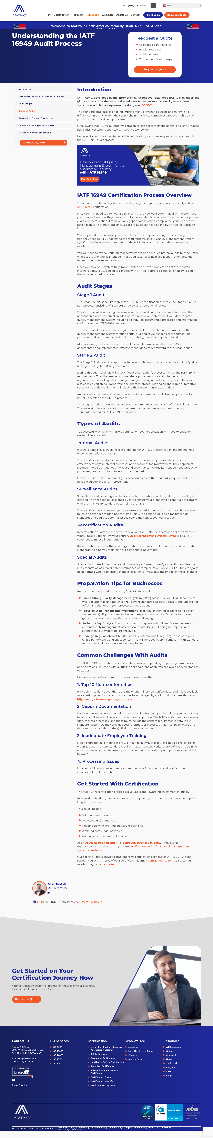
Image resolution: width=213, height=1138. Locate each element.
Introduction (25, 89)
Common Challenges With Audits (36, 125)
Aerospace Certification (103, 1058)
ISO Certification (99, 1054)
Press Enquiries (20, 1085)
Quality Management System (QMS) (151, 535)
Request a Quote (176, 15)
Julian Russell (57, 883)
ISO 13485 (58, 1051)
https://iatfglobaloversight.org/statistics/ (104, 699)
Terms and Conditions (160, 1127)
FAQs (169, 1075)
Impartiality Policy (135, 1127)
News (169, 1059)
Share (41, 901)
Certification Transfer (102, 1081)
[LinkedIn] (49, 892)
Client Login (153, 15)
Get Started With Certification (35, 132)
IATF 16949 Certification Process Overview (41, 96)
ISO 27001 (58, 1059)
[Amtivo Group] (23, 10)
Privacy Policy (97, 1127)
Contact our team (160, 860)
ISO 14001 (58, 1055)
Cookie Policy (115, 1127)
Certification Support (102, 1077)
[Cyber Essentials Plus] (147, 1112)
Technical (171, 1063)
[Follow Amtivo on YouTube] (14, 1079)
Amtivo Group (135, 1059)
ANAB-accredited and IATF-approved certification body (122, 842)
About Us (133, 1047)
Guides (170, 1051)
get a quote (106, 864)
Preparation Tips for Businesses (36, 118)
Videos (170, 1071)
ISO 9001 (146, 105)
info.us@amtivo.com (25, 1058)
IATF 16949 (84, 207)
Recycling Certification (103, 1066)
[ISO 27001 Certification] (168, 1112)
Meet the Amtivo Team (140, 1051)
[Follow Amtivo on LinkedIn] (23, 1072)
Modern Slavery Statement (72, 1127)
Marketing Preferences (70, 1129)
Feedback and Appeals (103, 1085)
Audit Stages (25, 103)
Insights (170, 1067)
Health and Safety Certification (107, 1062)
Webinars (107, 15)
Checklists (171, 1055)
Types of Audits (27, 111)
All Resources (173, 1047)
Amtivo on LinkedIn (89, 901)
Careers (132, 1055)
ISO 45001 (58, 1063)
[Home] (49, 15)
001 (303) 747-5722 (134, 5)
